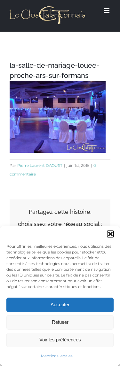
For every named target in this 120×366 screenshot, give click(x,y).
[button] (110, 234)
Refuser (60, 322)
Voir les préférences (60, 339)
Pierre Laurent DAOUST (39, 165)
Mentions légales (57, 356)
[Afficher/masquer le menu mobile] (107, 10)
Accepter (60, 304)
